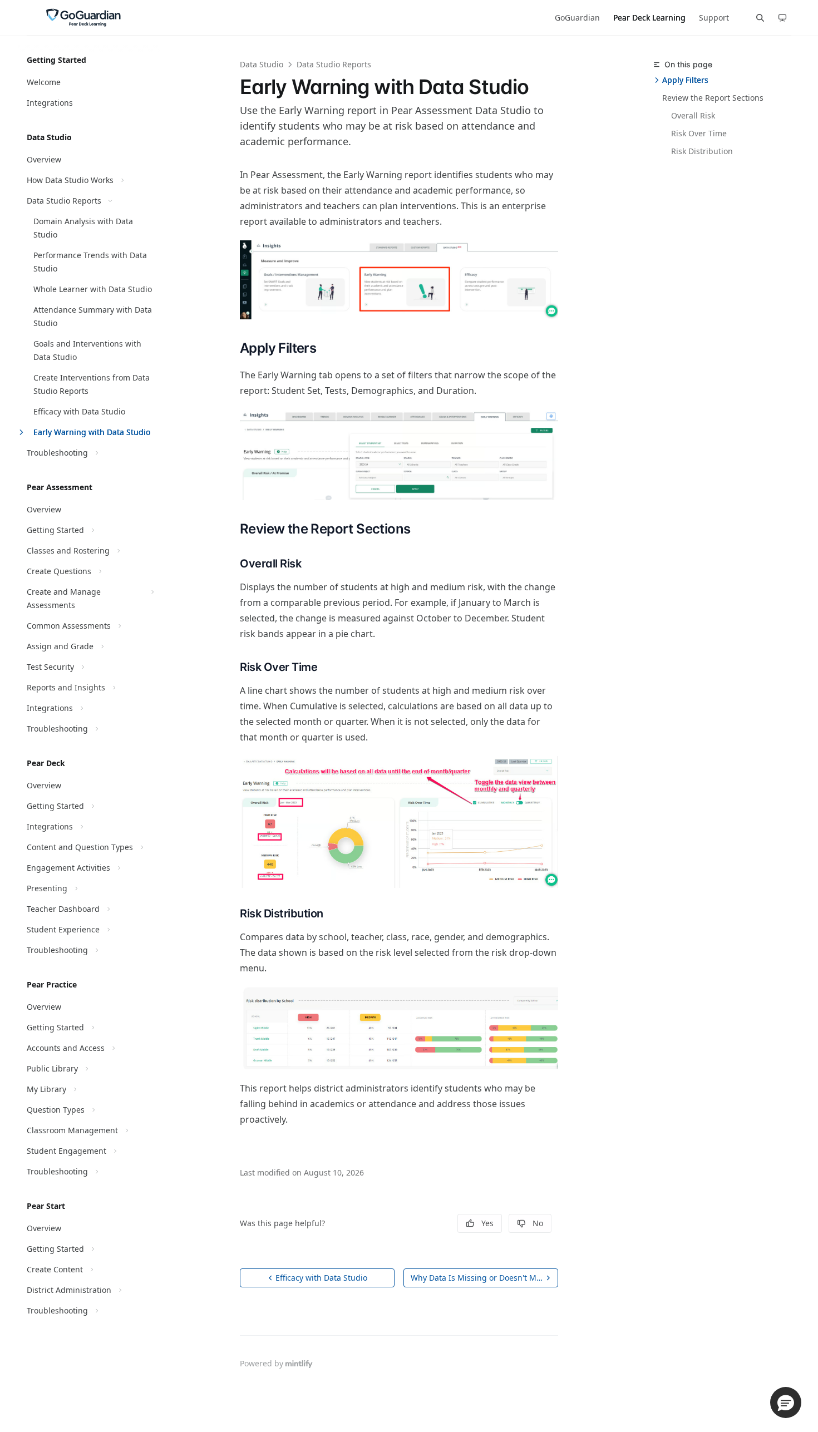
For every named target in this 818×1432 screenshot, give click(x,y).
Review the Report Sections (712, 97)
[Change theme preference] (782, 18)
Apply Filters (685, 80)
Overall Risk (693, 115)
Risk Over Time (699, 133)
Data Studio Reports (334, 64)
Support (714, 17)
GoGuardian (577, 17)
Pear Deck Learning (649, 17)
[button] (785, 1402)
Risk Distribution (702, 151)
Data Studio (261, 64)
